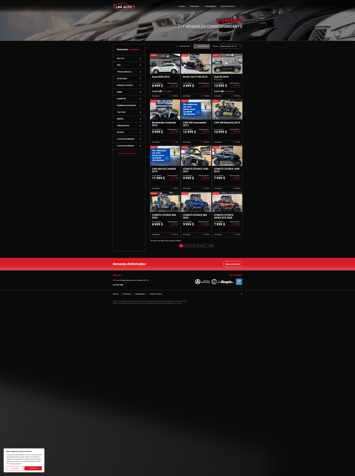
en (241, 6)
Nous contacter (232, 264)
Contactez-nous (228, 6)
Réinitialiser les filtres (126, 153)
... (207, 246)
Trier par (215, 46)
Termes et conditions (15, 464)
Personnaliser (15, 468)
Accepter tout (33, 468)
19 (211, 246)
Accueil (182, 6)
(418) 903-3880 (118, 285)
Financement (210, 6)
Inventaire (194, 6)
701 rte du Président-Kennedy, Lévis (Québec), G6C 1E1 (131, 280)
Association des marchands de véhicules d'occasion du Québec (167, 301)
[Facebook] (241, 294)
